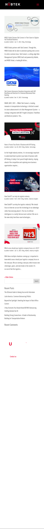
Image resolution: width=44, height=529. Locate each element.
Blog (23, 42)
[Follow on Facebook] (15, 519)
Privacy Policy (14, 390)
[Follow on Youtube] (29, 519)
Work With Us (22, 505)
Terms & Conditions (15, 397)
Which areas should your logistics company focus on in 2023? (21, 248)
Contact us (13, 356)
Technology (28, 42)
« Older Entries (8, 277)
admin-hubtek (9, 42)
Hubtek (27, 147)
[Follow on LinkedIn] (20, 519)
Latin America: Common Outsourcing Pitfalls (18, 296)
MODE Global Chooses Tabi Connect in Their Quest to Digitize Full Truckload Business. (21, 39)
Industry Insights (33, 199)
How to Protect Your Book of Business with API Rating (20, 144)
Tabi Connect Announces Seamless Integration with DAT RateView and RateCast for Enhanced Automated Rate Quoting (20, 93)
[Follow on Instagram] (24, 519)
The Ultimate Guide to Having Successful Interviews (19, 292)
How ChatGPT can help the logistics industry (16, 196)
